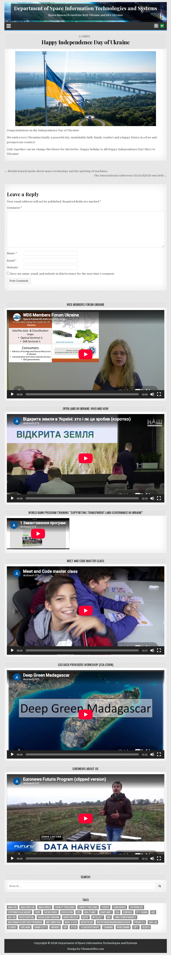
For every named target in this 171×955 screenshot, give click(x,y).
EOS (78, 912)
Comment (14, 207)
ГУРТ (135, 927)
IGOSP (85, 917)
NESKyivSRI (87, 922)
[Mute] (152, 394)
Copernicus (136, 907)
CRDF (37, 912)
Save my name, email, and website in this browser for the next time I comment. (62, 273)
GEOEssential (26, 917)
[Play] (12, 394)
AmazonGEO (44, 907)
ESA (117, 912)
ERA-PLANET (90, 912)
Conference (119, 907)
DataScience (51, 912)
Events (86, 36)
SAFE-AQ (153, 922)
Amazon (12, 907)
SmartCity (40, 927)
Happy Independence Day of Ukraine (85, 42)
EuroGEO (127, 912)
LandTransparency (125, 917)
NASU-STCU (71, 922)
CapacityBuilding (65, 907)
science (12, 927)
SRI (65, 927)
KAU (109, 917)
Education (67, 912)
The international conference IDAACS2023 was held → (130, 175)
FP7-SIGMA (141, 912)
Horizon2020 (70, 917)
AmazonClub (27, 907)
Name (12, 253)
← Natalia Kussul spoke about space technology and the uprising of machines (55, 171)
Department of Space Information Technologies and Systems (85, 8)
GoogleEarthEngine (48, 917)
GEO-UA (11, 917)
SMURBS (55, 927)
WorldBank (123, 927)
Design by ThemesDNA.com (85, 949)
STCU (74, 927)
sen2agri (25, 927)
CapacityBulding (88, 907)
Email (11, 260)
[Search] (156, 25)
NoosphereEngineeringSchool (114, 922)
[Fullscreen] (159, 394)
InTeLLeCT (97, 917)
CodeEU (105, 907)
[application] (85, 354)
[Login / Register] (162, 25)
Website (12, 267)
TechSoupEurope (89, 927)
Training (108, 927)
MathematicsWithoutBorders (25, 922)
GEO (153, 912)
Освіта (146, 927)
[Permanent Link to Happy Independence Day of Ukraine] (85, 88)
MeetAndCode (53, 922)
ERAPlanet (106, 912)
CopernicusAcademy (19, 912)
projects (139, 922)
